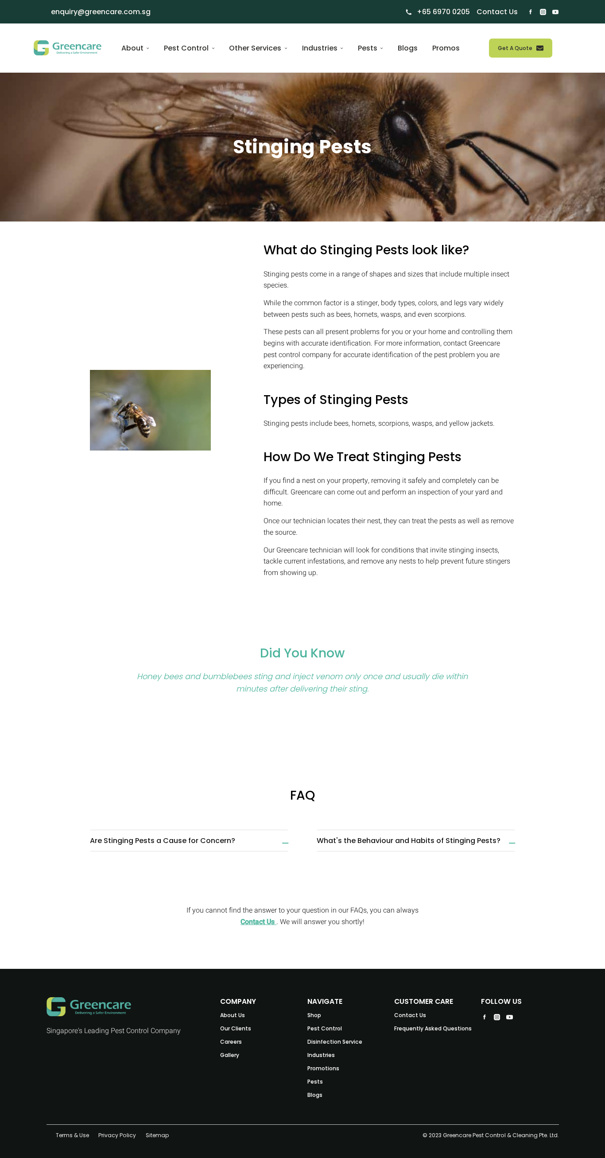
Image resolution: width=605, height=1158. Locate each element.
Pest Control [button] (187, 48)
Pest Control (324, 1028)
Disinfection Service (334, 1041)
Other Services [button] (256, 48)
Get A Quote (515, 48)
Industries (321, 1055)
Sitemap (157, 1135)
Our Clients (235, 1028)
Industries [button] (320, 48)
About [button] (133, 48)
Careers (231, 1041)
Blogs (408, 48)
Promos (446, 48)
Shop (314, 1015)
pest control (282, 355)
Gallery (229, 1055)
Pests (315, 1081)
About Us (232, 1015)
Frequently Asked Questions (433, 1028)
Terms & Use (72, 1135)
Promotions (323, 1068)
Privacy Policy (117, 1135)
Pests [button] (368, 48)
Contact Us (258, 922)
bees (343, 314)
